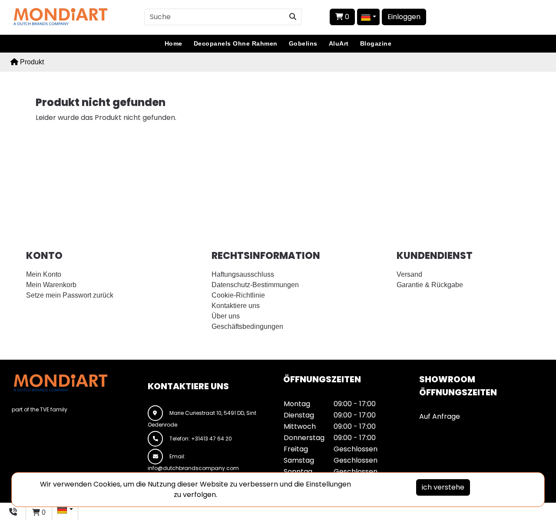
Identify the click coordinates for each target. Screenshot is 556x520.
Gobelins (303, 43)
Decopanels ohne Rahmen (236, 43)
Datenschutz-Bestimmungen (255, 284)
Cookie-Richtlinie (238, 295)
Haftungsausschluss (243, 274)
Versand (409, 274)
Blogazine (376, 43)
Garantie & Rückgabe (430, 284)
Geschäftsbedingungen (247, 326)
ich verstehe (443, 487)
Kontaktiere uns (236, 305)
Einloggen (403, 17)
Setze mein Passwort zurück (69, 295)
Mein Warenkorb (51, 284)
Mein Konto (43, 274)
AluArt (339, 43)
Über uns (226, 316)
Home (173, 43)
